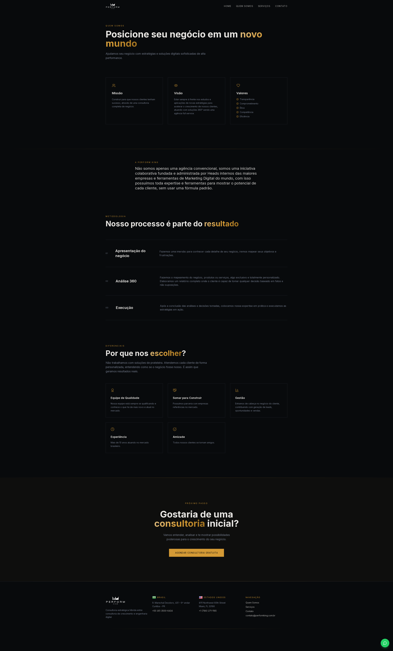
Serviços (264, 6)
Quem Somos (244, 6)
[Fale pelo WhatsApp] (385, 643)
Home (227, 6)
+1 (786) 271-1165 (208, 610)
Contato (281, 6)
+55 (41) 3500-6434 (162, 610)
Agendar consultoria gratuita (196, 552)
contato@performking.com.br (260, 615)
